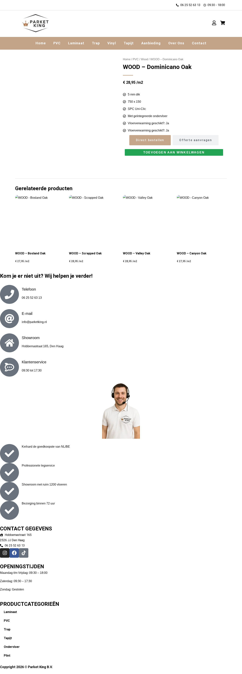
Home (41, 43)
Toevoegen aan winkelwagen (174, 152)
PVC (56, 43)
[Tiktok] (23, 553)
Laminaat (76, 43)
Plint (7, 655)
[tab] (150, 140)
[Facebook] (14, 553)
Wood (144, 59)
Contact (199, 43)
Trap (96, 43)
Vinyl (111, 43)
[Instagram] (4, 553)
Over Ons (176, 43)
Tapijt (129, 43)
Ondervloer (12, 647)
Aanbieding (151, 43)
